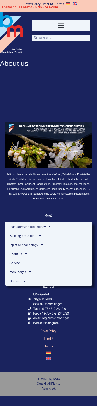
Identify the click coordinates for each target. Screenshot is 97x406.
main (38, 7)
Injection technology (23, 245)
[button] (61, 25)
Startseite (9, 7)
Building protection (22, 236)
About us (15, 254)
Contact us (17, 281)
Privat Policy (32, 4)
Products (25, 7)
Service (14, 263)
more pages (17, 272)
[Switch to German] (68, 4)
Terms (59, 4)
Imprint (48, 4)
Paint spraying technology (27, 226)
